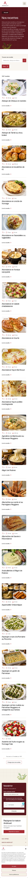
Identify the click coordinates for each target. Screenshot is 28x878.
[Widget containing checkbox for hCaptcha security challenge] (15, 805)
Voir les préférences (14, 874)
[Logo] (5, 3)
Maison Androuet (7, 842)
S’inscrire (14, 811)
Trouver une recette (7, 57)
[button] (26, 849)
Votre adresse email (10, 791)
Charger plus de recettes (14, 762)
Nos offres (5, 839)
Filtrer (4, 66)
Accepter (14, 866)
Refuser (14, 870)
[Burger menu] (24, 3)
